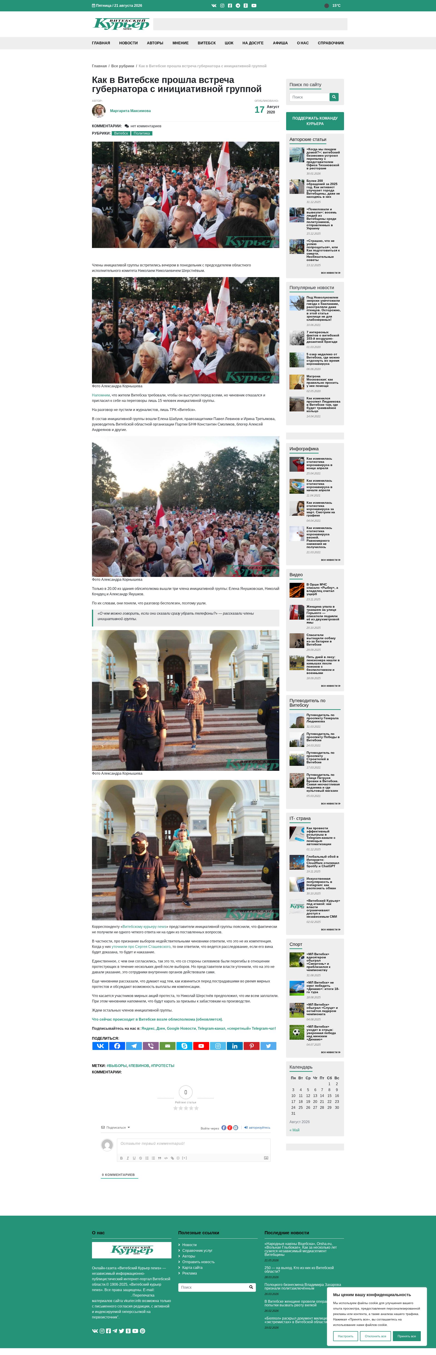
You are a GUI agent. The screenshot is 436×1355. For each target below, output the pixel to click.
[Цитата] (159, 1158)
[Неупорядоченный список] (153, 1158)
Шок (229, 43)
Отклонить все (375, 1336)
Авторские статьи (308, 139)
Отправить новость (198, 1262)
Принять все (407, 1336)
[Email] (168, 1046)
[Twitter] (268, 1046)
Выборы (118, 1066)
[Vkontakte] (100, 1046)
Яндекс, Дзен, (153, 1028)
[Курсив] (128, 1158)
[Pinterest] (252, 1046)
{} (178, 1158)
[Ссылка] (172, 1158)
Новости (128, 43)
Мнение (181, 43)
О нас (303, 43)
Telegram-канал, (212, 1028)
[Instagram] (218, 1046)
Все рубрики (122, 66)
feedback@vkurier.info (111, 1295)
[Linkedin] (235, 1046)
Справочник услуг (197, 1250)
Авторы (155, 43)
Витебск (207, 43)
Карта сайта (192, 1268)
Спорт (296, 944)
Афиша (280, 43)
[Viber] (151, 1046)
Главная (101, 43)
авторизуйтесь (259, 1127)
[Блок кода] (166, 1158)
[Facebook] (117, 1046)
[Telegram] (134, 1046)
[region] (377, 1316)
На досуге (253, 43)
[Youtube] (201, 1046)
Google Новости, (182, 1028)
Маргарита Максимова (130, 111)
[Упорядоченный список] (147, 1158)
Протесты (163, 1066)
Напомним (101, 395)
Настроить (345, 1336)
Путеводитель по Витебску (307, 703)
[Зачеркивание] (140, 1158)
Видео (296, 574)
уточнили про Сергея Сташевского (141, 947)
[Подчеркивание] (134, 1158)
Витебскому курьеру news (144, 927)
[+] (184, 1158)
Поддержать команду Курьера (315, 121)
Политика (142, 133)
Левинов (140, 1066)
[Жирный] (121, 1158)
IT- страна (300, 818)
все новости (329, 272)
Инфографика (304, 448)
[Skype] (184, 1046)
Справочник (331, 43)
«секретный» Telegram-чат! (251, 1028)
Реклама (189, 1273)
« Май (295, 1130)
